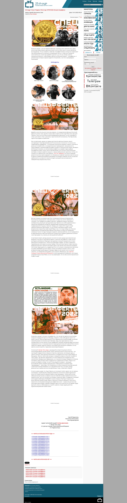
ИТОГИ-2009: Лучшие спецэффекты (35, 473)
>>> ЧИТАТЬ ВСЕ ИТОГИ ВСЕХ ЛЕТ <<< (41, 459)
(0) (81, 17)
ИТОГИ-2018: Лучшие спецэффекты (35, 475)
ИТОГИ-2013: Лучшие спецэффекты (35, 476)
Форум (100, 1)
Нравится (27, 464)
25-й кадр (27, 10)
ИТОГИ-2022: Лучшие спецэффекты (56, 10)
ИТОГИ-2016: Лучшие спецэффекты (35, 471)
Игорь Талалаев (33, 14)
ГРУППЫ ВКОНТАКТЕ (62, 423)
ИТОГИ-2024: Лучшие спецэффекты (35, 469)
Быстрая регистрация (90, 68)
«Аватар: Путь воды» (43, 350)
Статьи (84, 1)
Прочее (95, 1)
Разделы (37, 10)
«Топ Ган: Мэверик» (59, 153)
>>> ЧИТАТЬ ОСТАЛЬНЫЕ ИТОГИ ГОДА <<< (43, 433)
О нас (89, 1)
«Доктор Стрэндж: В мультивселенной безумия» (52, 252)
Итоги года (43, 10)
